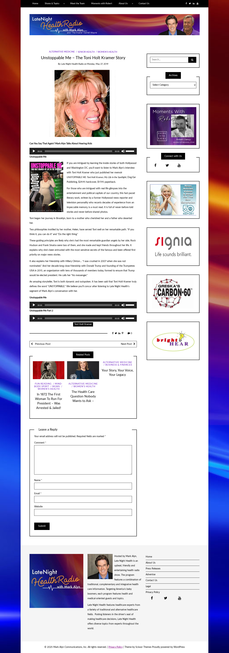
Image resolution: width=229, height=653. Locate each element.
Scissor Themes (143, 647)
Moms (56, 386)
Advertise (150, 574)
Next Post (126, 344)
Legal (148, 586)
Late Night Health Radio (72, 64)
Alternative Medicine (62, 52)
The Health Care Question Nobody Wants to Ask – (83, 396)
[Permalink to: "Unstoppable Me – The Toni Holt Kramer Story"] (83, 103)
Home (35, 3)
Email (37, 493)
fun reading (43, 384)
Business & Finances (118, 365)
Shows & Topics (52, 3)
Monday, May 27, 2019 (97, 64)
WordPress (179, 647)
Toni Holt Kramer (83, 324)
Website (38, 507)
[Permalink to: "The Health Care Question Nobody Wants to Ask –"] (83, 370)
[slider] (130, 151)
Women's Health (107, 52)
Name (38, 480)
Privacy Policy (153, 592)
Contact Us (144, 3)
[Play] (34, 151)
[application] (83, 151)
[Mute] (123, 151)
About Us (123, 3)
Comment (40, 443)
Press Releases (153, 569)
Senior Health (86, 52)
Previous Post (42, 344)
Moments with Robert (101, 3)
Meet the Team (77, 3)
